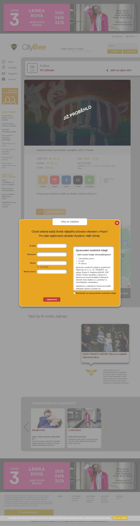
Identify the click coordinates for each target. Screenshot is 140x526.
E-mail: (33, 246)
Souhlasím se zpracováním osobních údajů (96, 293)
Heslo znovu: (30, 271)
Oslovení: (31, 254)
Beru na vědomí (120, 518)
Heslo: (33, 263)
